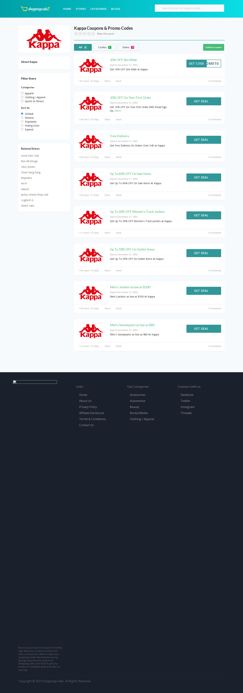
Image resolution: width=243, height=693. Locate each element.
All (82, 47)
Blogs (115, 8)
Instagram (187, 407)
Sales (127, 47)
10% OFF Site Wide (123, 60)
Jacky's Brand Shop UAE (34, 194)
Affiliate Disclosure (91, 413)
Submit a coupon (213, 47)
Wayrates (26, 178)
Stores (81, 8)
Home (67, 8)
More (118, 110)
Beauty (134, 407)
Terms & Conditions (92, 419)
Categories (98, 8)
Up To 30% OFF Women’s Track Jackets (137, 212)
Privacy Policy (88, 407)
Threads (186, 413)
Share (107, 81)
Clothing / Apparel (142, 419)
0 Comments (214, 81)
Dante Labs (27, 205)
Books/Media (139, 413)
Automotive (137, 401)
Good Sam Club (30, 155)
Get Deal (201, 101)
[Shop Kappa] (44, 39)
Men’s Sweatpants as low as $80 (132, 325)
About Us (85, 401)
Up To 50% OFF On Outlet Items (132, 249)
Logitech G (27, 200)
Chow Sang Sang (30, 172)
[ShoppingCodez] (35, 8)
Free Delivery (119, 136)
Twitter (185, 401)
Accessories (137, 395)
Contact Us (86, 425)
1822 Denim (28, 166)
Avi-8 (24, 183)
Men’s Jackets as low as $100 (130, 287)
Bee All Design (29, 161)
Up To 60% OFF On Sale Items (130, 174)
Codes (104, 47)
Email (118, 81)
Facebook (187, 395)
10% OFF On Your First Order (130, 97)
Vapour (25, 189)
